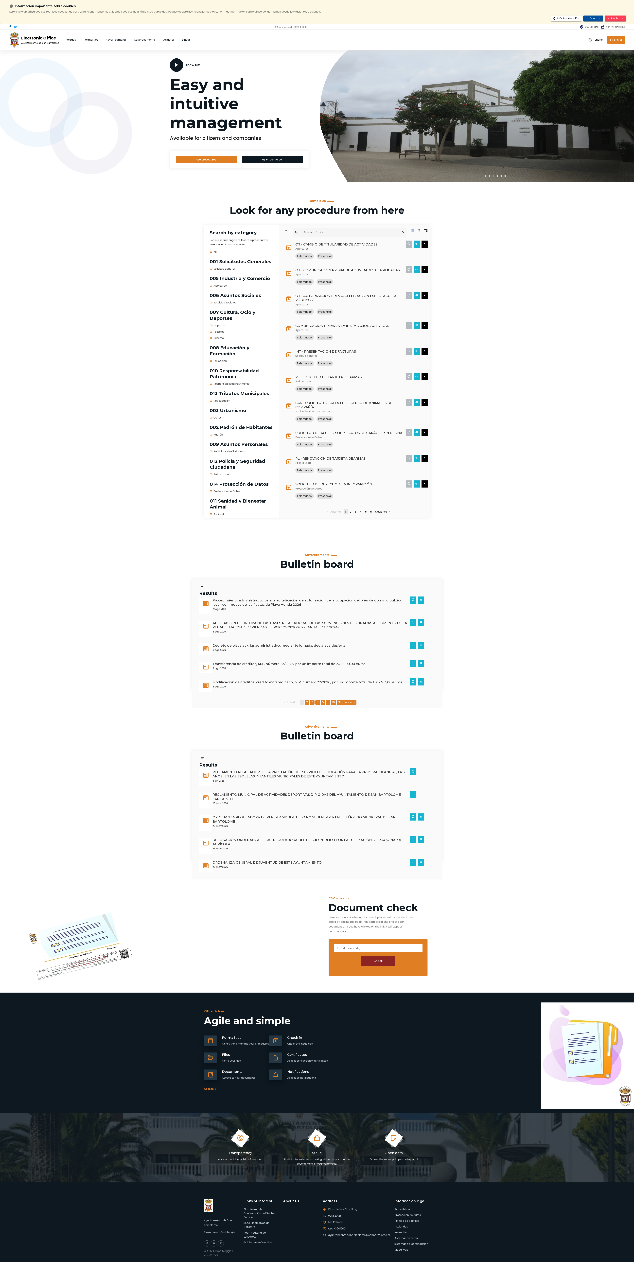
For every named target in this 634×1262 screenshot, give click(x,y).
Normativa (401, 1232)
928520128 (335, 1216)
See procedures (206, 159)
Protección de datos (407, 1215)
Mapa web (401, 1250)
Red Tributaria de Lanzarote (255, 1235)
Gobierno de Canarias (258, 1242)
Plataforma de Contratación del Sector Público (259, 1213)
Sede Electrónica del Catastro (257, 1225)
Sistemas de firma (406, 1238)
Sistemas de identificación (411, 1244)
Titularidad (401, 1226)
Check (378, 961)
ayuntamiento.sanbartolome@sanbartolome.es (359, 1235)
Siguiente (383, 512)
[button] (485, 176)
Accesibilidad (402, 1209)
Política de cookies (406, 1221)
